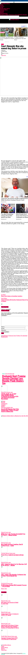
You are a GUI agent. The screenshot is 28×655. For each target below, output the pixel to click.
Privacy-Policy (4, 650)
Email (2, 328)
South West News (5, 8)
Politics (2, 6)
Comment (4, 315)
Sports (2, 12)
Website (3, 330)
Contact (2, 646)
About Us (3, 648)
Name (2, 327)
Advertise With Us (4, 647)
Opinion (2, 11)
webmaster (3, 55)
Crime (1, 7)
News (1, 5)
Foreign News (4, 9)
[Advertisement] (14, 117)
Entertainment (3, 13)
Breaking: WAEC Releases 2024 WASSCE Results (13, 14)
